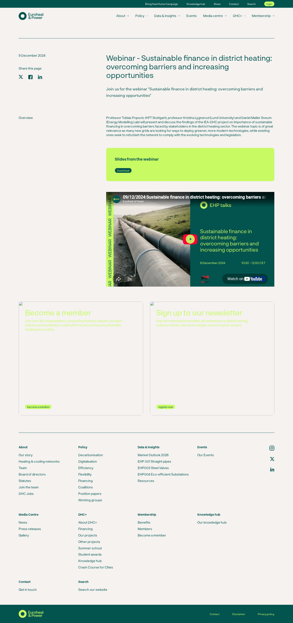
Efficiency (85, 468)
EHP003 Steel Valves (153, 468)
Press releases (30, 529)
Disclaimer (238, 613)
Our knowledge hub (212, 522)
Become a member (152, 535)
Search (251, 3)
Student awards (90, 554)
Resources (146, 481)
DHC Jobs (26, 493)
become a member (38, 406)
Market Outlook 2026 (153, 455)
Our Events (205, 455)
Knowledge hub (196, 3)
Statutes (25, 481)
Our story (26, 455)
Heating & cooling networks (39, 461)
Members (145, 529)
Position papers (89, 493)
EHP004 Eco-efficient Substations (163, 474)
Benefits (144, 522)
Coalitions (85, 487)
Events (191, 16)
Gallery (24, 535)
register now (166, 406)
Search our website (92, 589)
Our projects (87, 535)
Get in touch (28, 589)
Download (123, 170)
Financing (85, 481)
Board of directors (32, 474)
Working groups (90, 500)
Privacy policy (266, 613)
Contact (234, 3)
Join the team (29, 487)
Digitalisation (87, 461)
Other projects (89, 542)
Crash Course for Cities (95, 567)
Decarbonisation (90, 455)
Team (23, 468)
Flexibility (85, 474)
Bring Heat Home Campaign (161, 3)
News (217, 3)
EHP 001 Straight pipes (154, 461)
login (269, 3)
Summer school (90, 548)
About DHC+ (87, 522)
